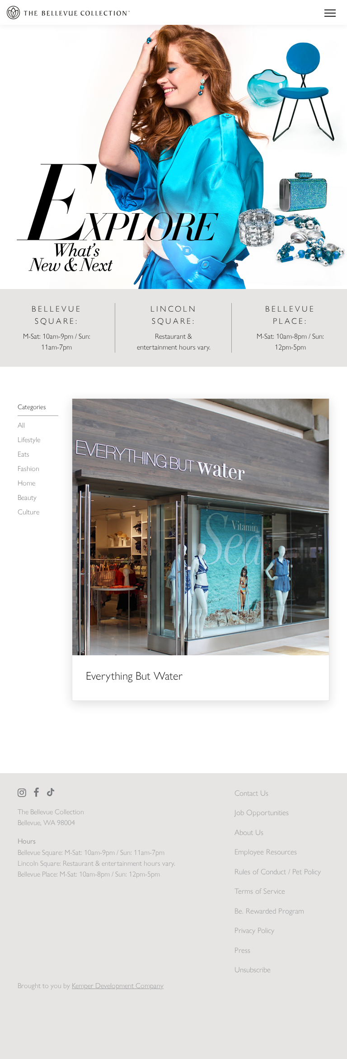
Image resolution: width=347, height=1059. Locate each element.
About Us (248, 832)
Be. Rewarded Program (269, 910)
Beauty (27, 497)
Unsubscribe (252, 969)
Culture (28, 512)
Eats (23, 454)
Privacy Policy (254, 930)
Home (26, 483)
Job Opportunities (261, 812)
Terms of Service (259, 891)
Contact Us (251, 793)
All (21, 425)
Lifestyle (29, 439)
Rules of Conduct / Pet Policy (277, 871)
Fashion (28, 468)
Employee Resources (265, 851)
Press (242, 950)
